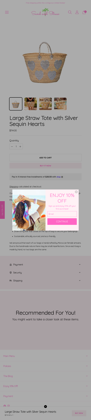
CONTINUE (62, 221)
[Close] (76, 191)
